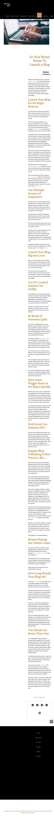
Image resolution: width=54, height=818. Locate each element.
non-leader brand (33, 517)
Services (23, 16)
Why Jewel (15, 16)
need (38, 248)
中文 (52, 16)
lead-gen (38, 166)
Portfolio (32, 16)
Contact (46, 16)
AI (35, 145)
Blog (39, 16)
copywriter (43, 665)
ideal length (36, 581)
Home (7, 16)
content (46, 248)
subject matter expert (44, 338)
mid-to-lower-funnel (33, 177)
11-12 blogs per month (39, 553)
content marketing (32, 81)
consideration (31, 166)
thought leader (37, 129)
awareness (38, 186)
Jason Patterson (46, 72)
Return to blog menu (39, 697)
